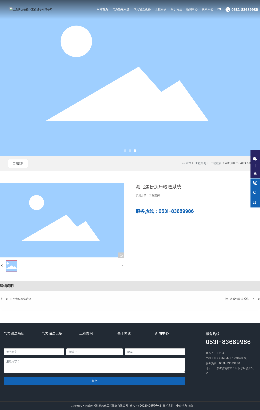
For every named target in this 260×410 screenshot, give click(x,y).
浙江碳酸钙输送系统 (237, 299)
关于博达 (124, 333)
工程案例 (18, 163)
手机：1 (210, 358)
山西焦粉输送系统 (20, 299)
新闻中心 (162, 333)
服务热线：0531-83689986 (165, 211)
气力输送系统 (14, 333)
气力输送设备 (52, 333)
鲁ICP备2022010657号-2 (145, 406)
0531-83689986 (244, 9)
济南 (190, 406)
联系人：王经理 (215, 353)
